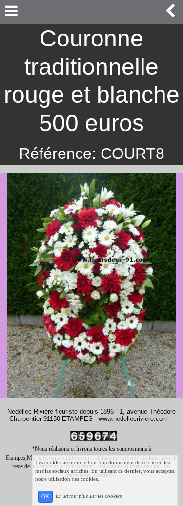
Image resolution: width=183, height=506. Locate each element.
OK (45, 496)
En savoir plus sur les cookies (89, 496)
